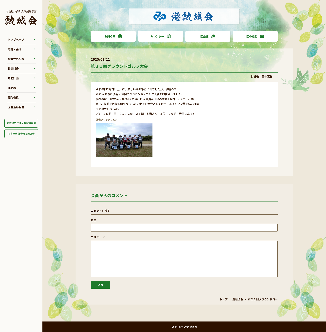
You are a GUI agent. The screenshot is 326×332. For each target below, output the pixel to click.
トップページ (16, 39)
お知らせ (109, 36)
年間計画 (13, 78)
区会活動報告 (16, 107)
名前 (93, 220)
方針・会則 (14, 49)
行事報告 (13, 68)
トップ (223, 299)
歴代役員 (13, 97)
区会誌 (204, 36)
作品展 (12, 88)
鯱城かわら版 (16, 59)
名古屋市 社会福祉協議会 (21, 133)
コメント (98, 237)
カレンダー (157, 36)
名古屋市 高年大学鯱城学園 (21, 123)
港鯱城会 (237, 299)
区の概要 (251, 36)
